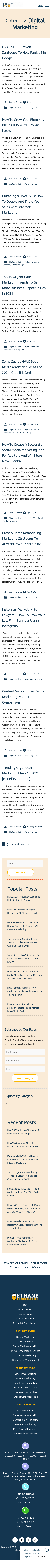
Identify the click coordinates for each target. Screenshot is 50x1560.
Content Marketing (25, 1355)
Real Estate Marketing (25, 1382)
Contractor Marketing (25, 1433)
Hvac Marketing (25, 1410)
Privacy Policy (25, 1313)
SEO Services (26, 1341)
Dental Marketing (25, 1378)
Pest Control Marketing (25, 1429)
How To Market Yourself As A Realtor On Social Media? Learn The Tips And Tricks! (24, 991)
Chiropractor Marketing (25, 1415)
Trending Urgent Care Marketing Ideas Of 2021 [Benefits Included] (20, 773)
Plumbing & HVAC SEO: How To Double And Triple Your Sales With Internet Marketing (24, 926)
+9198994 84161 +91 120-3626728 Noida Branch (25, 1498)
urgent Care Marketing (26, 1396)
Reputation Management (25, 1359)
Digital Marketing (16, 107)
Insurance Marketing (26, 1392)
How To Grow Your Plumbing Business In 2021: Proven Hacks (23, 125)
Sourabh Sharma (15, 102)
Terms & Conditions (25, 1318)
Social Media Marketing (21, 432)
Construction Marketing (26, 1419)
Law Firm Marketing (25, 1373)
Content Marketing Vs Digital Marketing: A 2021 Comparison (23, 696)
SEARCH (21, 872)
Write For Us (25, 1309)
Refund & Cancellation (25, 1323)
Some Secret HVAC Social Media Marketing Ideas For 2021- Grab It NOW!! (22, 367)
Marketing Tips (30, 107)
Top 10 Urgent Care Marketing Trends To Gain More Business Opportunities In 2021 (22, 942)
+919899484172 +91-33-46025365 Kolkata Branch (25, 1521)
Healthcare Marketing (25, 1387)
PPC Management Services (25, 1350)
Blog (25, 1304)
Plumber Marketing (25, 1424)
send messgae (25, 1078)
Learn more (40, 1556)
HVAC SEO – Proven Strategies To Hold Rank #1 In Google (24, 52)
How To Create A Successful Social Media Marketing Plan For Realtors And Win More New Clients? (24, 975)
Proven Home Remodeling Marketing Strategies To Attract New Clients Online (22, 538)
